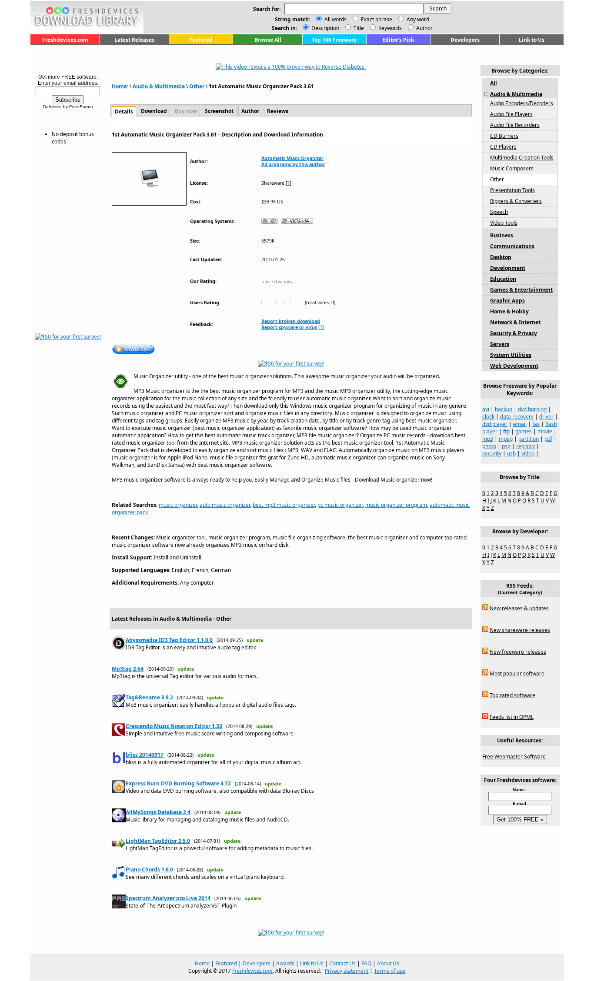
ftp (506, 431)
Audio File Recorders (515, 125)
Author (424, 28)
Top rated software (512, 695)
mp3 (487, 438)
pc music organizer (340, 505)
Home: (120, 86)
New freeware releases (518, 651)
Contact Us (342, 963)
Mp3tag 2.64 (127, 668)
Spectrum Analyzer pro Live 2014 (168, 898)
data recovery (517, 416)
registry (525, 446)
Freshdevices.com (65, 39)
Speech (499, 212)
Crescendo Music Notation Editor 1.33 (174, 726)
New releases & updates (519, 608)
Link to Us (531, 39)
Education (503, 279)
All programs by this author (293, 164)
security (491, 453)
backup (503, 409)
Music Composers (512, 168)
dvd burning (532, 409)
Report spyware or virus (289, 327)
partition (528, 438)
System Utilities (510, 355)
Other (196, 86)
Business (501, 235)
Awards (285, 963)
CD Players (503, 146)
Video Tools (503, 222)
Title (358, 28)
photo (489, 446)
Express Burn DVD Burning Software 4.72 (178, 783)
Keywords (389, 28)
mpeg (506, 438)
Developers (465, 39)
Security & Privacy (513, 333)
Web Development (514, 365)
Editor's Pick (398, 39)
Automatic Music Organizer (292, 158)
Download (154, 111)
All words (335, 19)
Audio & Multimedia (159, 86)
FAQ (366, 963)
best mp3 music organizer (284, 505)
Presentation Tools (512, 190)
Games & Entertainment (521, 289)
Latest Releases (134, 39)
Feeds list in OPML (512, 717)
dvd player (494, 424)
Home (202, 963)
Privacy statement (346, 970)
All (493, 83)
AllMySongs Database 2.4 (158, 812)
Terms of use (389, 970)
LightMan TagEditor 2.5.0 (158, 841)
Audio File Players (511, 114)
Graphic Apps (507, 300)
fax (536, 424)
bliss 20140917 (145, 754)
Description (324, 28)
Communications (512, 246)
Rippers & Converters (516, 201)
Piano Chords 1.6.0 (149, 869)
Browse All (267, 39)
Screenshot (219, 111)
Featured (201, 39)
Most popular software (517, 673)
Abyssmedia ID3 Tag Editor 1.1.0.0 (169, 640)
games (523, 431)
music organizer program (396, 505)
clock (488, 416)
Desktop (500, 257)
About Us (388, 963)
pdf (548, 438)
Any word (418, 19)
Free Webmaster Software (514, 756)
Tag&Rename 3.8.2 (149, 697)
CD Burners (504, 136)
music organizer (178, 505)
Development (507, 268)
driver (546, 416)
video (527, 453)
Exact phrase (376, 19)
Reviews (277, 111)
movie (544, 431)
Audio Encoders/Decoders (521, 103)
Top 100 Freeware (334, 39)
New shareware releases (520, 630)
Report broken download (290, 321)
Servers (499, 344)
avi (485, 409)
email (520, 424)
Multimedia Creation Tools (522, 157)
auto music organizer (225, 505)
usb (511, 453)
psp (506, 446)
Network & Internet (515, 322)
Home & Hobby (509, 311)
